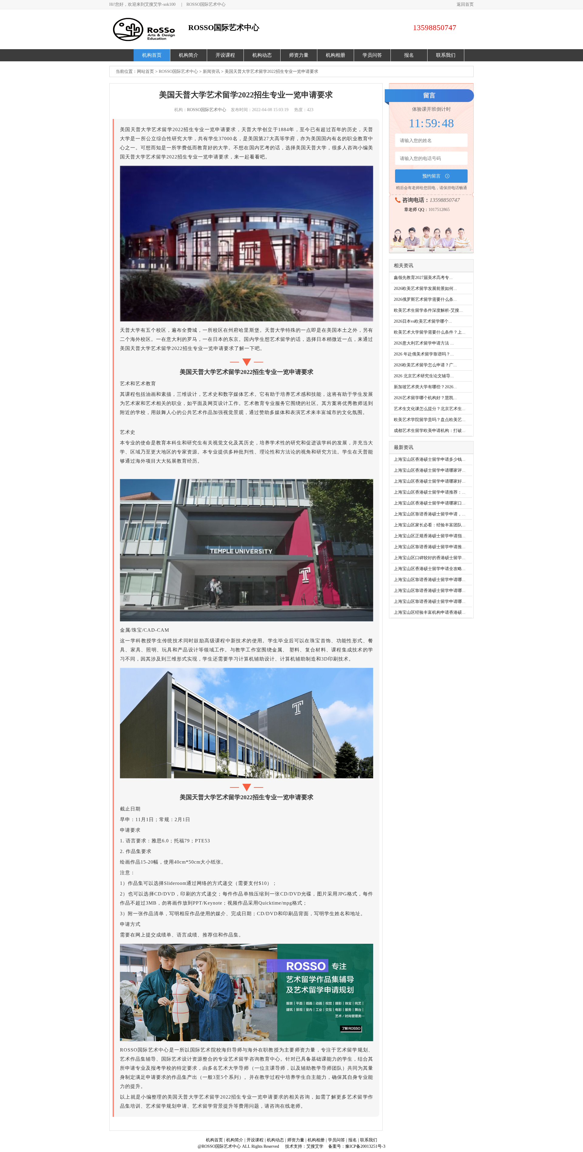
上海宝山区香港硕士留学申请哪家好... (429, 481)
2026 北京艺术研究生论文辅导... (424, 376)
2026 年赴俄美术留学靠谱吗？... (424, 354)
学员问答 (372, 55)
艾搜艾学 (314, 1146)
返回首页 (465, 4)
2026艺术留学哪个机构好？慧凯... (425, 398)
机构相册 (335, 55)
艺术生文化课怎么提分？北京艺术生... (429, 408)
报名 (409, 55)
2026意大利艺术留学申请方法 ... (424, 343)
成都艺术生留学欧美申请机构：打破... (429, 430)
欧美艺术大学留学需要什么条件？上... (429, 332)
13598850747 (445, 200)
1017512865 (439, 209)
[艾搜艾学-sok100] (147, 29)
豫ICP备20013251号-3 (365, 1146)
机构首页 (152, 55)
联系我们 (445, 55)
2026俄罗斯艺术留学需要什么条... (425, 299)
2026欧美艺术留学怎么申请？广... (425, 365)
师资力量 (299, 55)
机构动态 (262, 55)
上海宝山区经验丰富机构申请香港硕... (429, 612)
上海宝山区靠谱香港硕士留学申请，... (429, 514)
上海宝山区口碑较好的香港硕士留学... (429, 558)
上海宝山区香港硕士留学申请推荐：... (429, 492)
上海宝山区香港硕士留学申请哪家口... (429, 503)
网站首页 (145, 71)
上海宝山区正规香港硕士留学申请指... (429, 536)
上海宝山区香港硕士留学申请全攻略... (429, 568)
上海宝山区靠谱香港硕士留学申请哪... (429, 579)
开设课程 (225, 55)
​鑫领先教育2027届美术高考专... (423, 277)
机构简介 (188, 55)
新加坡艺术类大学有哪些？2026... (425, 387)
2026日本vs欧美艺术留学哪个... (423, 321)
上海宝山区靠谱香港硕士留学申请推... (429, 547)
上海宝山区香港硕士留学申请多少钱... (429, 459)
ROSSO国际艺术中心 (206, 4)
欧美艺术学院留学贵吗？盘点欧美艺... (429, 419)
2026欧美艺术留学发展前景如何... (425, 288)
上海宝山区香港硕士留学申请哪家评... (429, 470)
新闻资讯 (211, 71)
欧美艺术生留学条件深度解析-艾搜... (428, 310)
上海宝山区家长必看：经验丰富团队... (429, 525)
